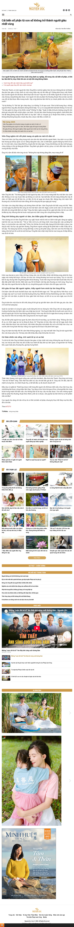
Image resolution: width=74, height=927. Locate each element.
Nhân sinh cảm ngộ (59, 915)
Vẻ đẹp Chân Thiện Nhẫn (30, 915)
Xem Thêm (37, 558)
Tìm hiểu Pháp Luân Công (34, 917)
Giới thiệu (19, 915)
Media (45, 917)
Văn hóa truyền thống (62, 28)
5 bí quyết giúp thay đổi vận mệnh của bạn (18, 85)
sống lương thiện (13, 411)
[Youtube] (69, 10)
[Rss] (64, 10)
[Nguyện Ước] (37, 6)
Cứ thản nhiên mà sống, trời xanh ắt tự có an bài (17, 131)
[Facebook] (66, 10)
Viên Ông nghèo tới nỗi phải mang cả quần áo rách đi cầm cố (22, 124)
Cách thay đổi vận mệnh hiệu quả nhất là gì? (18, 83)
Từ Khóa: (5, 411)
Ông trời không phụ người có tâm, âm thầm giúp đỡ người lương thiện (24, 126)
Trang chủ (11, 915)
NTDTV (8, 406)
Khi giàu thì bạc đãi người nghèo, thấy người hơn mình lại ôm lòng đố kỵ (25, 129)
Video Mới (37, 605)
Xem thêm (68, 469)
